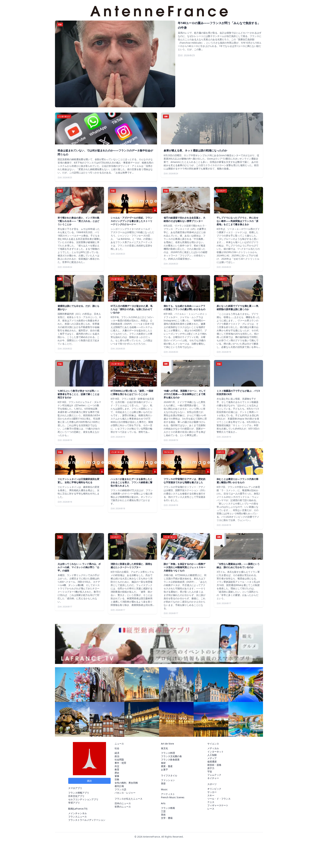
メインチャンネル (77, 813)
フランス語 (120, 789)
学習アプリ (74, 802)
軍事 (117, 776)
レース (210, 808)
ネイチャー (213, 778)
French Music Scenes (172, 797)
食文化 (164, 748)
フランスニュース (77, 816)
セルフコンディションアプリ (83, 799)
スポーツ (212, 784)
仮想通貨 (212, 761)
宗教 (117, 779)
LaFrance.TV (80, 808)
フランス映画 (168, 808)
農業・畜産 (167, 766)
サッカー (212, 792)
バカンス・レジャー (125, 792)
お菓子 (164, 769)
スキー (210, 795)
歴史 (117, 772)
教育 (117, 769)
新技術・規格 (214, 764)
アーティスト (168, 794)
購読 (89, 780)
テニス (210, 802)
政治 (117, 756)
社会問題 (119, 759)
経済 (117, 752)
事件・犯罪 (120, 762)
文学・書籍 (167, 817)
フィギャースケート (217, 805)
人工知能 (212, 754)
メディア (212, 758)
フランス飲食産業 (170, 759)
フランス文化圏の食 (171, 756)
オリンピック (214, 788)
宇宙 (209, 771)
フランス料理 (168, 752)
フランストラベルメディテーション (86, 819)
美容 (163, 783)
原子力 (210, 768)
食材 (163, 762)
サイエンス (213, 743)
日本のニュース (123, 803)
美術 (163, 814)
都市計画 (119, 786)
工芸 (163, 811)
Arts (163, 803)
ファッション (168, 780)
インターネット (215, 751)
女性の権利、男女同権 (126, 782)
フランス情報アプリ (78, 792)
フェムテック (214, 774)
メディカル (213, 748)
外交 (117, 766)
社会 (117, 748)
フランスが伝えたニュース (128, 798)
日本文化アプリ (76, 796)
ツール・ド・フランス (219, 798)
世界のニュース (123, 806)
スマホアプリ (75, 788)
